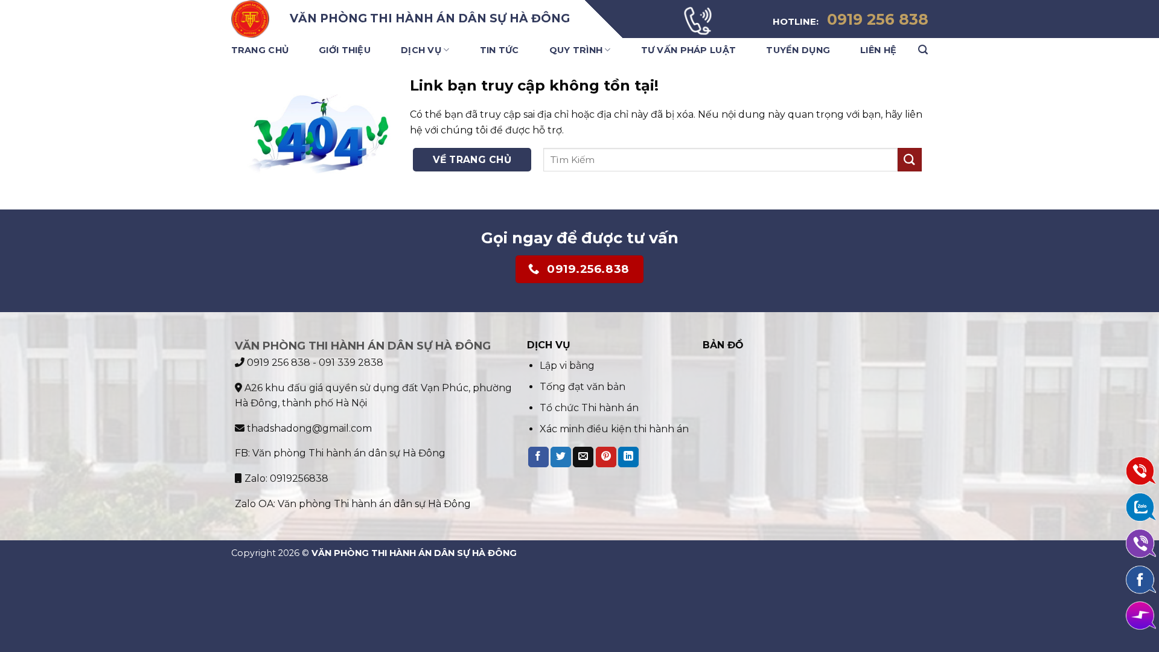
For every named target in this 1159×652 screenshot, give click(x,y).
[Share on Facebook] (538, 457)
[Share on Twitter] (561, 457)
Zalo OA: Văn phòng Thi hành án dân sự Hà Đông (353, 504)
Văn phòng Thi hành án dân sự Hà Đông (348, 453)
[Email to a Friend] (583, 457)
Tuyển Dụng (798, 50)
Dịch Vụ (421, 50)
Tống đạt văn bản (582, 386)
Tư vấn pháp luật (688, 50)
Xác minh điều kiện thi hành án (614, 429)
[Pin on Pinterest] (606, 457)
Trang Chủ (260, 50)
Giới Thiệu (345, 50)
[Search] (923, 50)
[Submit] (910, 159)
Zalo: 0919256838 (285, 478)
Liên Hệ (878, 50)
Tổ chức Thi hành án (589, 408)
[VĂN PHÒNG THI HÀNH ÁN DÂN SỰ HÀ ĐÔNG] (251, 19)
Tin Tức (499, 50)
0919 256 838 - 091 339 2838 (313, 362)
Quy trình (576, 50)
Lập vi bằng (567, 365)
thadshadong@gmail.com (308, 428)
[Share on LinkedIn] (628, 457)
